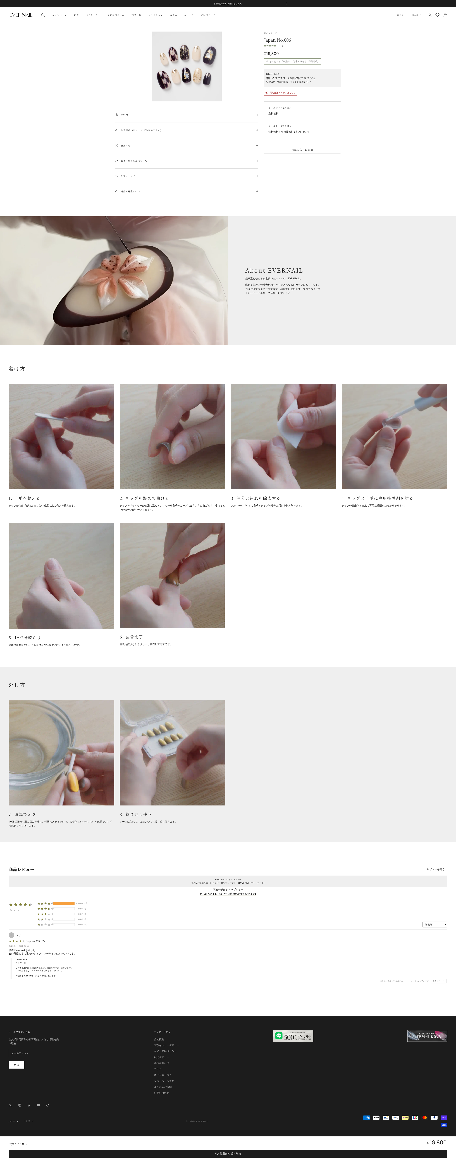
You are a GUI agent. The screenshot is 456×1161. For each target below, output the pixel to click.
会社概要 (159, 1039)
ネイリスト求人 (163, 1074)
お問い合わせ (161, 1092)
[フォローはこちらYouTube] (38, 1105)
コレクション (155, 14)
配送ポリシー (161, 1057)
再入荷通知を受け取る (228, 1153)
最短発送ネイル (116, 14)
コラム (173, 14)
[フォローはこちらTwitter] (10, 1105)
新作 (76, 14)
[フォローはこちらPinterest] (29, 1105)
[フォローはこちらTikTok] (47, 1105)
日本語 (415, 15)
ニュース (189, 14)
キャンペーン (59, 14)
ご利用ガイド (208, 14)
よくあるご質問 (163, 1086)
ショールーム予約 (164, 1080)
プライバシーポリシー (166, 1045)
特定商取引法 (161, 1063)
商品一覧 (136, 14)
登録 (16, 1064)
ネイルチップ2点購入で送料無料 (228, 3)
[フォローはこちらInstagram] (20, 1105)
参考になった (439, 981)
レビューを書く (436, 869)
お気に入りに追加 (302, 149)
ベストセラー (93, 14)
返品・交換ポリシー (165, 1051)
